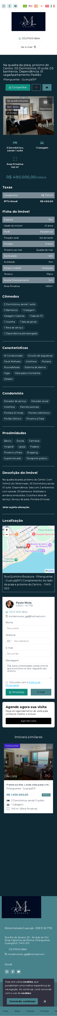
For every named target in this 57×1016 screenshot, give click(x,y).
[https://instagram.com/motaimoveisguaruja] (4, 6)
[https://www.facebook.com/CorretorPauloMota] (9, 6)
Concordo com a (23, 684)
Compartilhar (19, 87)
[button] (6, 530)
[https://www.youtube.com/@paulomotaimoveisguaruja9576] (15, 6)
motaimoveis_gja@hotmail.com (27, 616)
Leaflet (51, 571)
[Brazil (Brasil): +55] (9, 641)
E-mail (41, 692)
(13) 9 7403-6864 (18, 612)
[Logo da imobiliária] (21, 907)
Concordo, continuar (22, 1001)
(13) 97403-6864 (31, 38)
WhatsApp (18, 692)
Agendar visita (28, 721)
